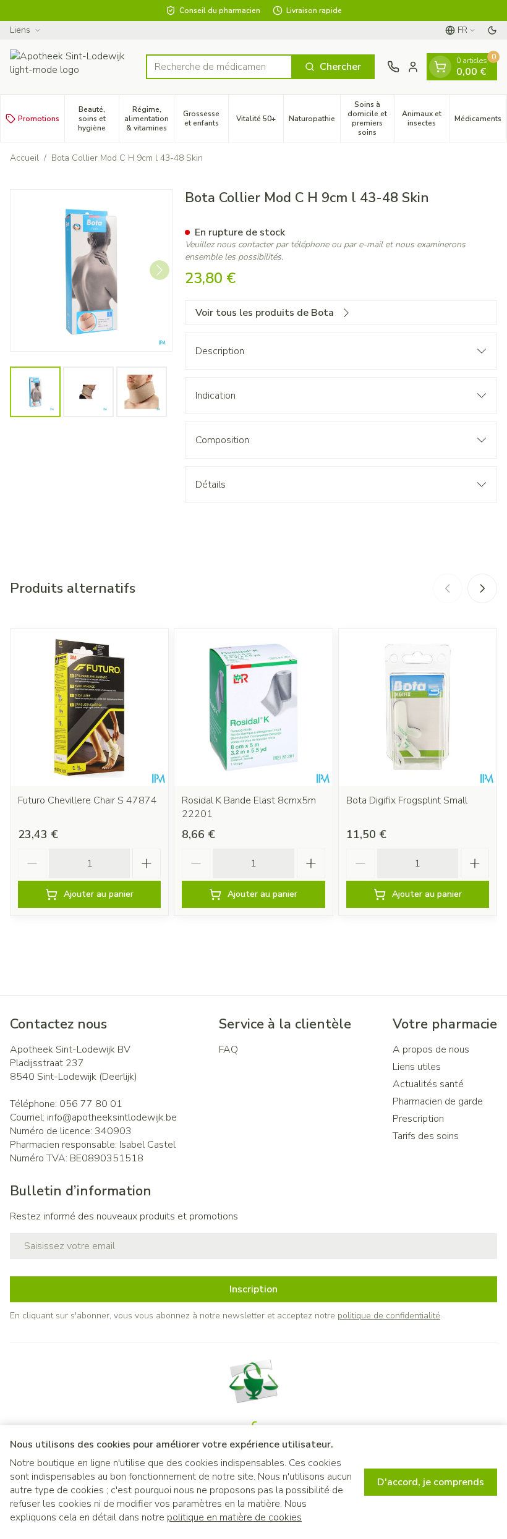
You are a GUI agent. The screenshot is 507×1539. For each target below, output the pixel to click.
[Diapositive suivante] (482, 588)
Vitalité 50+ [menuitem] (259, 121)
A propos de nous (431, 1049)
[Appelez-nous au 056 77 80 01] (393, 67)
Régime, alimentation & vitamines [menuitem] (149, 118)
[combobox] (219, 66)
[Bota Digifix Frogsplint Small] (417, 707)
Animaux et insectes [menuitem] (425, 118)
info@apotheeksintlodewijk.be (112, 1117)
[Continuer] (159, 270)
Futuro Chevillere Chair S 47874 (87, 800)
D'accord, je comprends (430, 1482)
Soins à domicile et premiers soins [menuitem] (370, 118)
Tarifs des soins (426, 1136)
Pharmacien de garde (438, 1101)
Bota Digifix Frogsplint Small (406, 800)
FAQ (228, 1049)
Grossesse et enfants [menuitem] (205, 118)
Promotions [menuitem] (38, 119)
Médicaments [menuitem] (480, 121)
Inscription (253, 1289)
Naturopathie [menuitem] (314, 121)
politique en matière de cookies (234, 1517)
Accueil (24, 158)
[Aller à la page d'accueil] (72, 66)
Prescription (418, 1119)
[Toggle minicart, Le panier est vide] (440, 67)
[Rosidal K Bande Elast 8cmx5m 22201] (253, 707)
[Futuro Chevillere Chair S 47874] (89, 707)
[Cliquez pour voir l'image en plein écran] (91, 270)
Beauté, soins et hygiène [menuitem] (98, 118)
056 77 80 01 (90, 1104)
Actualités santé (428, 1084)
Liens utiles (417, 1067)
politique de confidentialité (389, 1315)
